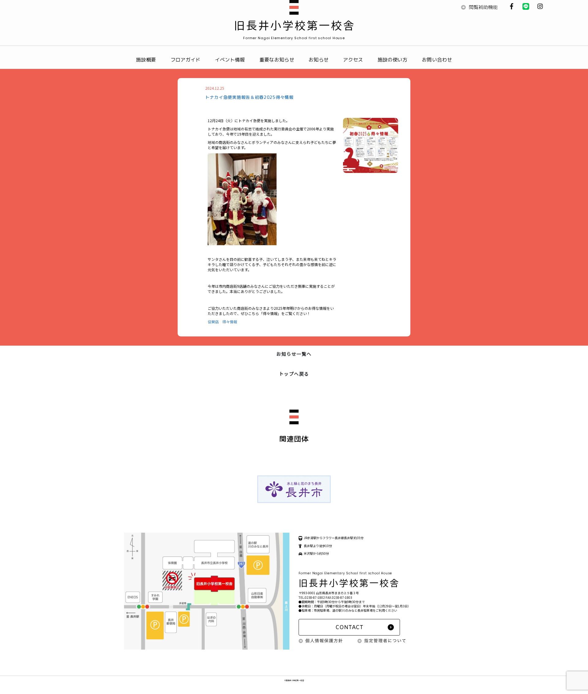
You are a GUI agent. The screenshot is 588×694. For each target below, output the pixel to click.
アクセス (353, 59)
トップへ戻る (294, 373)
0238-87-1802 (315, 597)
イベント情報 (230, 59)
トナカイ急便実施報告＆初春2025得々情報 (249, 97)
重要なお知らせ (276, 59)
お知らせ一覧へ (294, 354)
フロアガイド (186, 59)
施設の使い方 (393, 59)
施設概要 (146, 59)
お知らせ (319, 59)
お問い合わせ (437, 59)
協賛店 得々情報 (222, 321)
